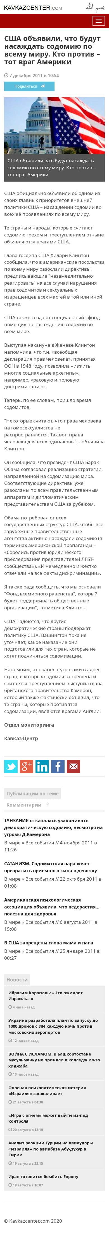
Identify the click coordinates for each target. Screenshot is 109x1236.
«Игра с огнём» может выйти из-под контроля (48, 1122)
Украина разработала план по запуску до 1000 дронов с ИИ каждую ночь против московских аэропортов (53, 1030)
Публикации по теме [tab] (32, 793)
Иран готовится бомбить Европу (43, 1180)
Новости (17, 979)
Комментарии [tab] (27, 805)
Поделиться (28, 86)
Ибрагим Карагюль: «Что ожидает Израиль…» (45, 999)
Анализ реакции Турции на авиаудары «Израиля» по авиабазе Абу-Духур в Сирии (50, 1153)
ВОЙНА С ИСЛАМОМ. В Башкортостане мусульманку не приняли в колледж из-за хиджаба (54, 1064)
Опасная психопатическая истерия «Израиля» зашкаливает (47, 1094)
